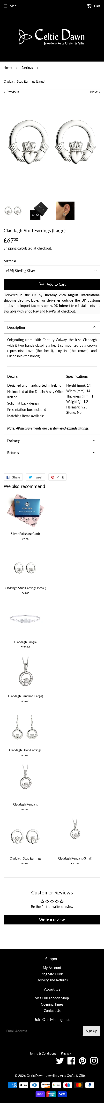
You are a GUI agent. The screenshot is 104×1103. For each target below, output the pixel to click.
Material (10, 261)
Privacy (66, 1053)
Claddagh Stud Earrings (25, 858)
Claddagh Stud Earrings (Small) (25, 588)
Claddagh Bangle (25, 642)
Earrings (27, 68)
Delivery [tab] (13, 440)
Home (8, 68)
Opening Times (52, 1004)
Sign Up (91, 1031)
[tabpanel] (52, 384)
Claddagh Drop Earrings (25, 750)
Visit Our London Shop (52, 998)
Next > (95, 92)
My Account (52, 968)
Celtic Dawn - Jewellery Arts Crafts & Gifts (56, 1076)
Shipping (10, 248)
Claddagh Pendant (25, 804)
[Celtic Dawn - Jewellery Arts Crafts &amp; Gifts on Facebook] (71, 1063)
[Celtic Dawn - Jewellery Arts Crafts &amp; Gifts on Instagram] (94, 1063)
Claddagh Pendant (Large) (25, 696)
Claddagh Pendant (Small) (75, 858)
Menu (14, 6)
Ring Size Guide (52, 974)
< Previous (11, 92)
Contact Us (52, 1011)
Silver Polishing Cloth (25, 534)
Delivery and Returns (52, 980)
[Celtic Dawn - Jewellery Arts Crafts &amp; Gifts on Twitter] (60, 1063)
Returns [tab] (13, 453)
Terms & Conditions (43, 1053)
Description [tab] (16, 327)
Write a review (52, 919)
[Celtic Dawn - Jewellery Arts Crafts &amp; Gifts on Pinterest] (83, 1063)
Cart (96, 6)
